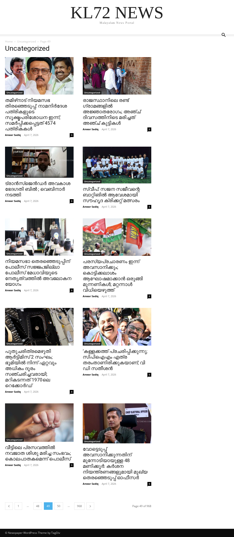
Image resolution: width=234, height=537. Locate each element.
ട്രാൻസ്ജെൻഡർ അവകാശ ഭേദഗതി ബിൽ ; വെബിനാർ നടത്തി (37, 189)
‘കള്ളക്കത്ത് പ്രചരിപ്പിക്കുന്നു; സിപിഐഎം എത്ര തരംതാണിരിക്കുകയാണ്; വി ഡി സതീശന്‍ (115, 360)
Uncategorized (26, 41)
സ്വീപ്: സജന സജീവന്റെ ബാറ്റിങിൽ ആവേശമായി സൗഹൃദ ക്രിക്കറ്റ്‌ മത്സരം (111, 194)
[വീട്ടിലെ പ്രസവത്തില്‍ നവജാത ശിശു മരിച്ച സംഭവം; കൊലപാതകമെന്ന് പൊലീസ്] (39, 422)
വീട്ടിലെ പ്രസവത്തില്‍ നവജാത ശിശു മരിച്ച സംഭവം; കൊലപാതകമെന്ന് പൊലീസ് (38, 453)
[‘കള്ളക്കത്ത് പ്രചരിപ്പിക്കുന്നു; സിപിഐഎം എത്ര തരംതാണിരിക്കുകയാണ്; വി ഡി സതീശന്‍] (117, 326)
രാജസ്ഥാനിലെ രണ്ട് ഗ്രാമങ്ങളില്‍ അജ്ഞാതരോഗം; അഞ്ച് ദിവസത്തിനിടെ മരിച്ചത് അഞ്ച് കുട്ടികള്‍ (112, 112)
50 (58, 506)
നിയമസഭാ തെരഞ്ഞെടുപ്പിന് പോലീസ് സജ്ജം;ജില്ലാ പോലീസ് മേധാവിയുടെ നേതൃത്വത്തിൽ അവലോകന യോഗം (38, 273)
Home (9, 41)
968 (79, 506)
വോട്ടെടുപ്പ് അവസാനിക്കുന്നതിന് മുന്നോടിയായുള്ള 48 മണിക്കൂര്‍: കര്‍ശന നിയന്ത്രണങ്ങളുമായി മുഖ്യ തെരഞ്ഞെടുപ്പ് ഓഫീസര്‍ (115, 463)
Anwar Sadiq (13, 135)
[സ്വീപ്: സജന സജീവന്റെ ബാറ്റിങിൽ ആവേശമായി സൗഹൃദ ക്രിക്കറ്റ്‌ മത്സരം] (117, 165)
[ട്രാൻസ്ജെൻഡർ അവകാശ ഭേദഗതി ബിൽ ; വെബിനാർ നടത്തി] (39, 162)
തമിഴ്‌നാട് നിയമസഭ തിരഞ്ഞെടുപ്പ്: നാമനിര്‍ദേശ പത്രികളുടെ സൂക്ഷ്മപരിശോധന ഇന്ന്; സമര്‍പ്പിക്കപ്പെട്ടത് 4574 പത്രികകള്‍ (36, 115)
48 (37, 506)
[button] (223, 35)
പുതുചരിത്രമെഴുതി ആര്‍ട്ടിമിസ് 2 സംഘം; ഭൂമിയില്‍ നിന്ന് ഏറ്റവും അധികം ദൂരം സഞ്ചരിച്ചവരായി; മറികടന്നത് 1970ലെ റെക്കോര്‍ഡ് (30, 368)
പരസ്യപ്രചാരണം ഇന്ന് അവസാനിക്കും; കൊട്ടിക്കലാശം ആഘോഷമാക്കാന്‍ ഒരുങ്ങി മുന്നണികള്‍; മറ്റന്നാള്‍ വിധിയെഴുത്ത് (113, 276)
